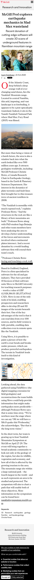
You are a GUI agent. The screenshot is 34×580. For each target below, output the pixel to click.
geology (28, 513)
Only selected (17, 577)
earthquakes (18, 513)
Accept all (6, 577)
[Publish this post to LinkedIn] (4, 78)
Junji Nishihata (7, 75)
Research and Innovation (17, 7)
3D (2, 513)
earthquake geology (16, 515)
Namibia (4, 515)
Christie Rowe (6, 517)
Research (8, 513)
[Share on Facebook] (1, 78)
